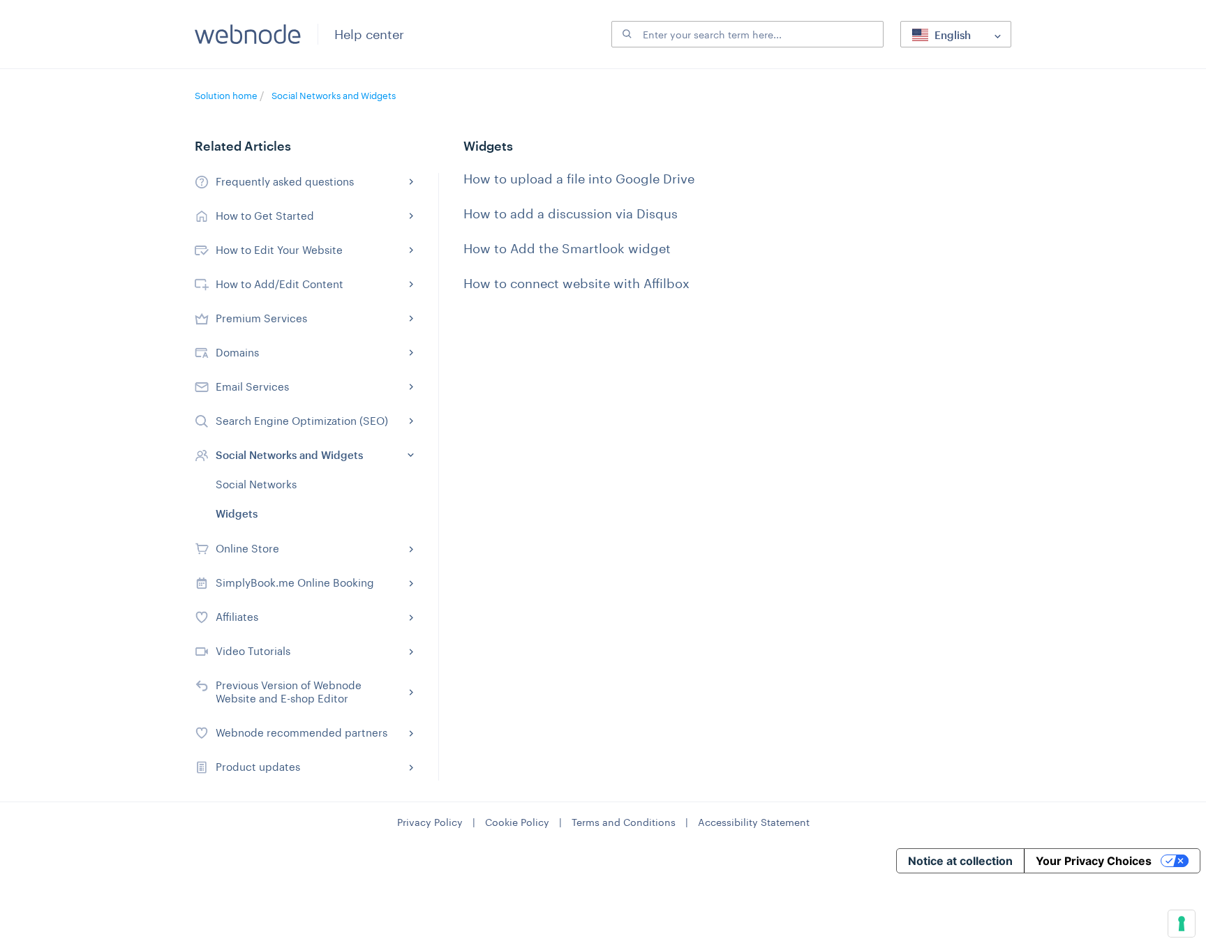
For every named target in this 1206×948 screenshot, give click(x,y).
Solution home (227, 95)
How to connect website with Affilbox (576, 283)
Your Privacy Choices (1094, 861)
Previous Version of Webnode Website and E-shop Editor (289, 692)
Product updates (258, 766)
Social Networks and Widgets (333, 95)
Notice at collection (960, 861)
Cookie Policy (517, 822)
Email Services (252, 386)
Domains (237, 352)
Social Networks (256, 484)
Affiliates (237, 616)
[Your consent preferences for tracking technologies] (1181, 923)
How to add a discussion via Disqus (570, 213)
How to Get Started (265, 215)
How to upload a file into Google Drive (578, 178)
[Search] (625, 34)
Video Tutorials (253, 651)
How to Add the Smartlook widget (567, 248)
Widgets (237, 513)
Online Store (247, 548)
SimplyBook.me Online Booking (295, 582)
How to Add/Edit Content (279, 284)
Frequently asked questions (285, 181)
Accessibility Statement (754, 822)
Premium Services (261, 318)
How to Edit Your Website (279, 249)
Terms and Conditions (624, 822)
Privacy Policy (430, 822)
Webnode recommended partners (301, 732)
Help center (369, 34)
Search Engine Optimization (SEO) (302, 420)
